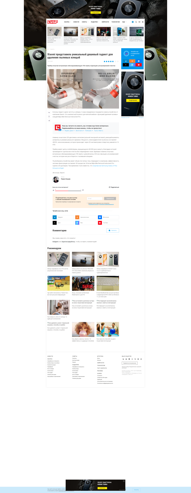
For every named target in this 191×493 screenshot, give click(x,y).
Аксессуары (50, 370)
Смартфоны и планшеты (53, 361)
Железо (99, 360)
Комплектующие (51, 364)
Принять (136, 489)
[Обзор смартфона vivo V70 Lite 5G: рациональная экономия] (58, 259)
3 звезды (109, 61)
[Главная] (47, 49)
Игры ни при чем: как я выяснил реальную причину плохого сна (103, 39)
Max (81, 222)
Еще (123, 22)
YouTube (105, 222)
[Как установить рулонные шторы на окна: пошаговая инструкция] (83, 302)
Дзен (59, 222)
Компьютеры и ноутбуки (53, 363)
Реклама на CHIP (125, 117)
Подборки (94, 22)
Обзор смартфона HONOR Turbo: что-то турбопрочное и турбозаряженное (86, 40)
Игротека (100, 356)
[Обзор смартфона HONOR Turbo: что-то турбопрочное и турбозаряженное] (108, 259)
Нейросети (105, 22)
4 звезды (111, 61)
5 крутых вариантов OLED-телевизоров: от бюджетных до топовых (136, 39)
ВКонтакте (106, 217)
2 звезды (107, 61)
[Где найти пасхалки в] (58, 283)
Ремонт (74, 362)
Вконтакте (79, 130)
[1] (53, 190)
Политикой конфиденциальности (106, 204)
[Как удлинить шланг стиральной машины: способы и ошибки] (58, 324)
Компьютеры (75, 368)
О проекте (99, 375)
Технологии (116, 22)
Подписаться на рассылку (129, 363)
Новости (76, 22)
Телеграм (88, 130)
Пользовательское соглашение (105, 381)
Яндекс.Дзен (69, 130)
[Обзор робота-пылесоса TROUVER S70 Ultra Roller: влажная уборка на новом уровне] (83, 259)
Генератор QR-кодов (102, 377)
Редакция (99, 379)
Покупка (74, 358)
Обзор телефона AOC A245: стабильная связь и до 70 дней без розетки (120, 40)
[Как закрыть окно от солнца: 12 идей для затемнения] (58, 307)
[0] (83, 190)
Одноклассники (84, 217)
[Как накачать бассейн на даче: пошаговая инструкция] (108, 329)
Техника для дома (51, 374)
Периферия (50, 366)
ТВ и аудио (50, 372)
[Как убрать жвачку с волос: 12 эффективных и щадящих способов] (83, 329)
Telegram (60, 217)
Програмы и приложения (78, 376)
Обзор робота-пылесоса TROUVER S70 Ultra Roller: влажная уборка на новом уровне (71, 40)
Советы (84, 22)
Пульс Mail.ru (98, 130)
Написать (114, 230)
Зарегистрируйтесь (68, 242)
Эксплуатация (75, 360)
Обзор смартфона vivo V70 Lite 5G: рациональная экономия (54, 40)
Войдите (55, 242)
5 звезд (113, 61)
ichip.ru (99, 373)
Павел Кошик (65, 179)
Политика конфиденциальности (105, 383)
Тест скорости (102, 368)
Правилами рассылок (93, 204)
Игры (98, 358)
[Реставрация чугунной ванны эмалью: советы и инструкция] (108, 302)
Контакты (141, 117)
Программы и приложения (53, 376)
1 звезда (105, 61)
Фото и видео (50, 368)
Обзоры (66, 22)
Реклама (100, 371)
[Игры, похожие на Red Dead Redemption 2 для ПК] (83, 283)
